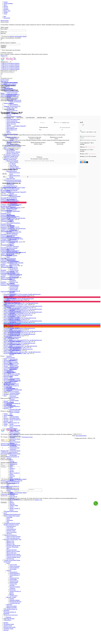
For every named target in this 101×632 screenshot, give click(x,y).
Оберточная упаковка (14, 379)
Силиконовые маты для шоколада (14, 448)
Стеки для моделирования (13, 229)
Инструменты (12, 239)
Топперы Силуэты (14, 578)
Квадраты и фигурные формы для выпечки (15, 410)
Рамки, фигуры (13, 496)
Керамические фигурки (15, 601)
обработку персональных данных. (17, 36)
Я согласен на (14, 36)
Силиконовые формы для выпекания (14, 445)
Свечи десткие (13, 564)
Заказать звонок (5, 20)
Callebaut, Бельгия (13, 166)
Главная (6, 2)
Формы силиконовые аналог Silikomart (14, 433)
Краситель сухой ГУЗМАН (13, 282)
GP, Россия (12, 169)
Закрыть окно (4, 55)
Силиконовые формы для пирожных (14, 454)
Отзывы (6, 12)
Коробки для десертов (15, 323)
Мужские (11, 461)
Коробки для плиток (14, 319)
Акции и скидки (8, 625)
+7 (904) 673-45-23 (5, 64)
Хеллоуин (11, 495)
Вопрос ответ (7, 10)
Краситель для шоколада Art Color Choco (14, 264)
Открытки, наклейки (14, 373)
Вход (5, 16)
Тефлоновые (12, 206)
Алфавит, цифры (13, 505)
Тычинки (11, 245)
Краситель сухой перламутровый (13, 288)
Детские (11, 470)
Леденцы (11, 598)
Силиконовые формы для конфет (14, 436)
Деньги (11, 465)
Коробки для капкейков (12, 315)
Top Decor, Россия (13, 270)
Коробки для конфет (14, 317)
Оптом (5, 5)
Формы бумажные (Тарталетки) (14, 395)
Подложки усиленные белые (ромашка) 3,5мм (15, 347)
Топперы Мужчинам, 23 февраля (14, 587)
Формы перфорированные (14, 415)
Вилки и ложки (13, 381)
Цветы (11, 459)
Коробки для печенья (14, 332)
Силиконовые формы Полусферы (14, 439)
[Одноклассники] (83, 162)
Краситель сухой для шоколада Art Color (14, 275)
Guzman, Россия (13, 267)
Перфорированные (14, 205)
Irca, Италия (12, 163)
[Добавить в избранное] (36, 122)
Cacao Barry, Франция (14, 168)
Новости (6, 6)
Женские (11, 471)
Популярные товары (9, 624)
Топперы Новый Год (14, 573)
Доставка (6, 8)
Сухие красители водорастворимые (13, 285)
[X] (87, 162)
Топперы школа (13, 595)
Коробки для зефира (14, 335)
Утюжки (11, 227)
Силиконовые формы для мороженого (14, 451)
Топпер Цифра (13, 579)
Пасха (10, 467)
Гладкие (11, 220)
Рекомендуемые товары (9, 627)
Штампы (11, 226)
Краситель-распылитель (12, 279)
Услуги (5, 13)
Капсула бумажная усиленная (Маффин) (14, 392)
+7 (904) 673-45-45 (5, 67)
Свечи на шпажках (14, 567)
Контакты (6, 9)
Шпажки (11, 594)
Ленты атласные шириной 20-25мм (14, 365)
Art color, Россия (13, 268)
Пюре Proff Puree (13, 104)
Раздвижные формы (14, 418)
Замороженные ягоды (14, 106)
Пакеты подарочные (14, 378)
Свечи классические (14, 566)
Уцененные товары (8, 628)
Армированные (13, 203)
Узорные (11, 221)
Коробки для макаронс (15, 331)
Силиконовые (12, 202)
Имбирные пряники (14, 600)
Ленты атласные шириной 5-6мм (13, 359)
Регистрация (7, 18)
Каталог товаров (5, 79)
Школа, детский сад (14, 473)
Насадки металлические (13, 194)
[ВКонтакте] (81, 162)
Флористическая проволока (13, 241)
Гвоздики (11, 243)
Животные (12, 476)
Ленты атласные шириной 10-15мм (14, 362)
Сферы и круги (13, 464)
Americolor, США (13, 271)
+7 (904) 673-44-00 (5, 63)
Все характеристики (65, 127)
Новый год (12, 468)
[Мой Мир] (85, 162)
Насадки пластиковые (15, 196)
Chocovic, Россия (13, 162)
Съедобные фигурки (14, 603)
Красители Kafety (13, 277)
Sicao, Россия (12, 165)
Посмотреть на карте (27, 437)
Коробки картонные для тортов (14, 309)
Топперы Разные (13, 582)
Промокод (6, 630)
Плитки (11, 474)
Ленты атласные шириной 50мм (13, 368)
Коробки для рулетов (14, 334)
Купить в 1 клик (92, 132)
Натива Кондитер (13, 261)
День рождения (13, 462)
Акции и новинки (8, 3)
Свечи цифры (12, 569)
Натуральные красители (12, 294)
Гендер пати (12, 589)
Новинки (6, 622)
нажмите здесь (38, 499)
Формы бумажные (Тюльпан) (14, 398)
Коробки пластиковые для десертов (15, 321)
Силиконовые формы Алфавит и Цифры (14, 430)
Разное (11, 477)
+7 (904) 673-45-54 (5, 66)
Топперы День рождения (13, 584)
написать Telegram (14, 63)
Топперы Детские (13, 581)
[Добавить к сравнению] (36, 126)
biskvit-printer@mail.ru (81, 435)
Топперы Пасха (13, 572)
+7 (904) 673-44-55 (5, 69)
